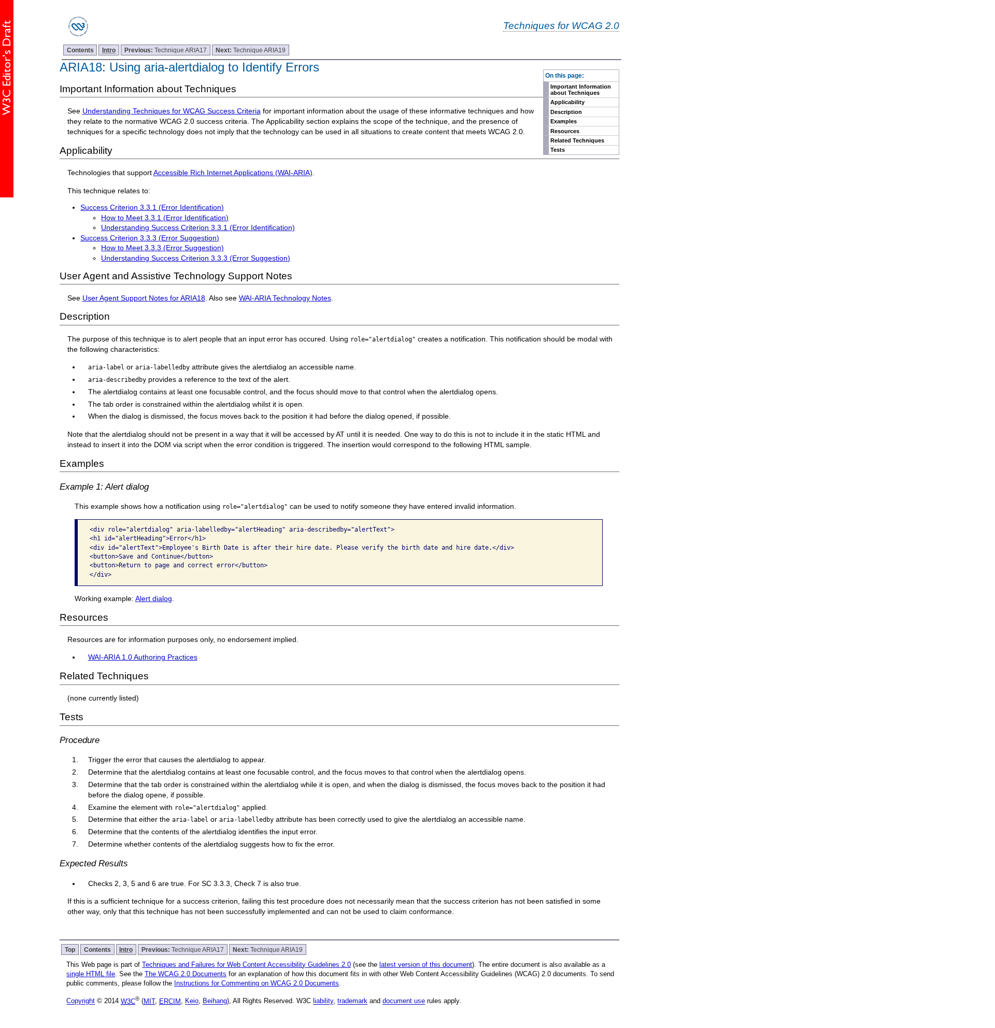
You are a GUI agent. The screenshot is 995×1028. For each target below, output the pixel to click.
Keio (191, 1001)
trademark (352, 1001)
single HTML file (90, 974)
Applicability (567, 102)
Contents (80, 50)
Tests (557, 150)
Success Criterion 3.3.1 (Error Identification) (152, 207)
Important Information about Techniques (580, 89)
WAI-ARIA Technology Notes (285, 298)
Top (70, 949)
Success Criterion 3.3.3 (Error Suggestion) (149, 238)
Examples (563, 121)
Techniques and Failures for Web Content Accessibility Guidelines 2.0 (246, 964)
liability (323, 1001)
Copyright (80, 1001)
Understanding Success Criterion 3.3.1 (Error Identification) (198, 227)
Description (566, 112)
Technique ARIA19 (251, 50)
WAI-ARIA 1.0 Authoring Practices (142, 657)
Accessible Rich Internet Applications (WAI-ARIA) (232, 172)
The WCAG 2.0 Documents (185, 974)
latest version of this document (425, 964)
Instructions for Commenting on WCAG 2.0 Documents (256, 983)
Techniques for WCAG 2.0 (561, 25)
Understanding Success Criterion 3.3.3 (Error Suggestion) (195, 258)
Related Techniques (577, 140)
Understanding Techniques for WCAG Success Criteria (171, 111)
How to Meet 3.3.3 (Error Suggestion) (162, 248)
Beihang (215, 1001)
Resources (564, 131)
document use (403, 1001)
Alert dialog (153, 598)
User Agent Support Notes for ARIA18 (143, 298)
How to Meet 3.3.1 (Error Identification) (165, 217)
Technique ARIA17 (165, 50)
